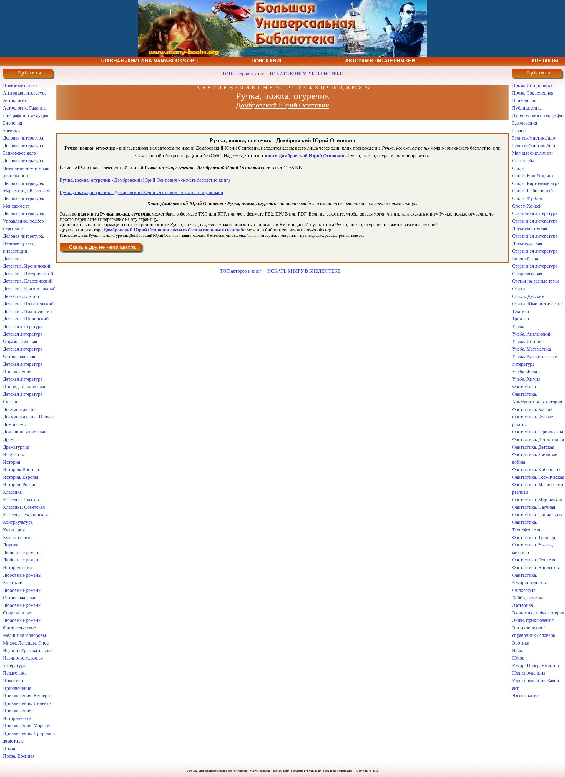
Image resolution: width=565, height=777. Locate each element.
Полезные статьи (20, 85)
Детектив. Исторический (28, 273)
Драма (9, 439)
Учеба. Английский (532, 334)
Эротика (520, 642)
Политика (13, 680)
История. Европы (20, 477)
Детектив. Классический (28, 281)
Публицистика (527, 107)
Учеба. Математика (531, 349)
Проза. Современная (532, 92)
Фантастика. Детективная (538, 439)
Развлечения (524, 122)
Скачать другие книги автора (102, 247)
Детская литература (22, 326)
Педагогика (14, 672)
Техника (520, 311)
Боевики (11, 130)
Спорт (518, 168)
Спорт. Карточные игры (536, 183)
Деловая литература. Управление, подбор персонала (23, 221)
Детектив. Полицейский (27, 311)
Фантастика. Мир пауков (537, 499)
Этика (518, 650)
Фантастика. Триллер (533, 537)
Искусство (13, 454)
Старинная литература (534, 213)
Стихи (518, 288)
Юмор (518, 657)
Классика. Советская (24, 507)
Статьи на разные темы (535, 281)
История (11, 462)
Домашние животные (24, 431)
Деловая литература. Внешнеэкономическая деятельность (26, 168)
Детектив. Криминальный (29, 288)
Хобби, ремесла (527, 597)
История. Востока (21, 469)
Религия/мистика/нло (533, 137)
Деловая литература (23, 137)
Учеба (518, 326)
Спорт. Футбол (527, 198)
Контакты (545, 60)
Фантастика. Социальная (537, 514)
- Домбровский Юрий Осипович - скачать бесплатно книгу (145, 180)
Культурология (18, 537)
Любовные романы (22, 552)
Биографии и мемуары (25, 115)
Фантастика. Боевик (532, 409)
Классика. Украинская (25, 514)
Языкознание (525, 695)
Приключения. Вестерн (26, 695)
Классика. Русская (21, 499)
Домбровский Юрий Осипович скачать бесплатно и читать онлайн (175, 229)
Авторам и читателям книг (381, 60)
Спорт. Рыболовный (532, 190)
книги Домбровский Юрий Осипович (304, 155)
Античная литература (24, 92)
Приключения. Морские (27, 725)
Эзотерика (522, 605)
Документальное (19, 409)
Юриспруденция (528, 672)
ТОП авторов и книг (243, 73)
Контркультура (18, 522)
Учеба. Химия (526, 379)
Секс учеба (523, 160)
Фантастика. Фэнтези (533, 559)
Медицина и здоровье (25, 635)
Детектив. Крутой (21, 296)
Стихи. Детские (528, 296)
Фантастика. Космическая (538, 477)
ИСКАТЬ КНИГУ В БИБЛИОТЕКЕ (306, 73)
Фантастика (524, 386)
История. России (20, 484)
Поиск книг (267, 60)
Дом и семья (15, 424)
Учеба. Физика (527, 371)
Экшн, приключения (533, 620)
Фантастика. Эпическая (536, 567)
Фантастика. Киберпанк (536, 469)
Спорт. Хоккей (527, 205)
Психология (524, 100)
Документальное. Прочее (28, 416)
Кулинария (14, 529)
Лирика (10, 544)
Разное (519, 130)
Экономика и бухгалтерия (538, 612)
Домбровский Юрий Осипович (282, 105)
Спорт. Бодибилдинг (533, 175)
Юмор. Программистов (535, 665)
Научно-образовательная (27, 650)
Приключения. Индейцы (28, 703)
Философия (523, 590)
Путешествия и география (538, 115)
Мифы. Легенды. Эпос (26, 642)
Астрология (15, 100)
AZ (367, 87)
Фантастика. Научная (533, 507)
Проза (9, 748)
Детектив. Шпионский (26, 318)
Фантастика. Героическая (537, 431)
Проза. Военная (18, 755)
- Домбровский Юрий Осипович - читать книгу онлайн (141, 192)
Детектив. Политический (28, 303)
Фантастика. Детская (533, 447)
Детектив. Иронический (27, 266)
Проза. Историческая (533, 85)
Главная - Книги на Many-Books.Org (149, 60)
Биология (12, 122)
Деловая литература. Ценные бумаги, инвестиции (23, 243)
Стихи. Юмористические (537, 303)
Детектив (12, 258)
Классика (12, 492)
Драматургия (16, 447)
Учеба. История (528, 341)
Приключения (17, 688)
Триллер (520, 318)
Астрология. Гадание (24, 107)
